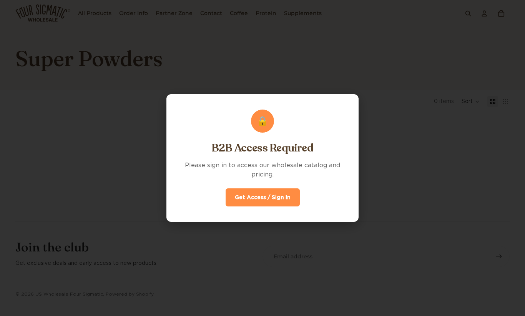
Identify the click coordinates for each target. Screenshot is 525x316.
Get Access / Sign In (263, 197)
